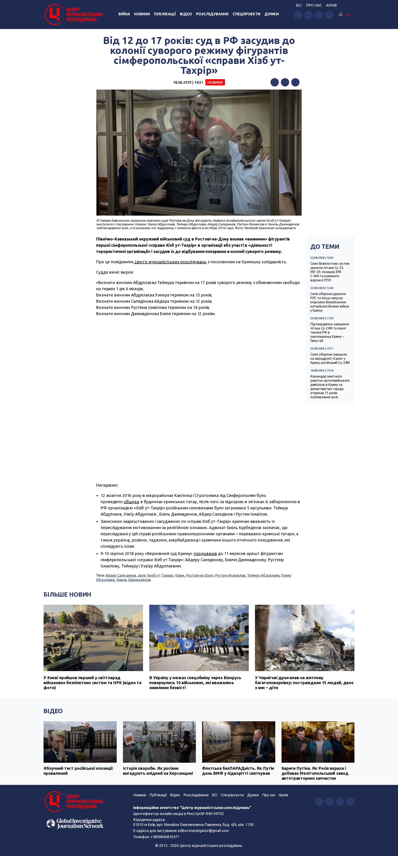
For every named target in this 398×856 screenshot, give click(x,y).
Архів (331, 5)
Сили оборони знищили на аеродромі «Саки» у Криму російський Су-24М (330, 358)
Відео (186, 14)
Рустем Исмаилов (230, 575)
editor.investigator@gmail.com (203, 830)
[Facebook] (275, 82)
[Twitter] (285, 82)
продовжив (205, 553)
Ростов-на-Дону (200, 575)
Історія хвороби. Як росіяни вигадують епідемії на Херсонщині (158, 771)
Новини (142, 14)
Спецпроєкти (232, 795)
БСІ (299, 5)
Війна (124, 14)
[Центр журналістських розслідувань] (73, 14)
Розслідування (212, 14)
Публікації (165, 14)
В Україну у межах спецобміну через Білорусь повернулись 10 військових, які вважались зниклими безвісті (195, 682)
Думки (272, 14)
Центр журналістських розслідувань (170, 261)
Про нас (314, 5)
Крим (179, 575)
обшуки (131, 501)
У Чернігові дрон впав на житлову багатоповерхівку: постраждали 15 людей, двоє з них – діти (304, 682)
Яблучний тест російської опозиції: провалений (78, 771)
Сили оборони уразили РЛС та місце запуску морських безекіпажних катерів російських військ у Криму (329, 302)
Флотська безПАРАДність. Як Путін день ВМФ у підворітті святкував (238, 771)
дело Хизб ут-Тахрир (156, 575)
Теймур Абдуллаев (263, 575)
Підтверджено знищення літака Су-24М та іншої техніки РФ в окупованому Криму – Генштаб (329, 332)
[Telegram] (295, 82)
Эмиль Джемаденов (133, 580)
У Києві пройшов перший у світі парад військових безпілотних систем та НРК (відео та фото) (92, 682)
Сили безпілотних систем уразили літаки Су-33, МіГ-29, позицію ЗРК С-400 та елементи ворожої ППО (330, 272)
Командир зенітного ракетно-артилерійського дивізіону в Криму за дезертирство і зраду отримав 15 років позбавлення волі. (330, 386)
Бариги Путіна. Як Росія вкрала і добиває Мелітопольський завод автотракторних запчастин (315, 773)
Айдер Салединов (120, 575)
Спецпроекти (246, 14)
